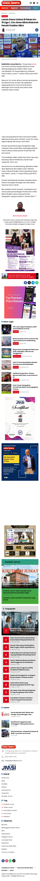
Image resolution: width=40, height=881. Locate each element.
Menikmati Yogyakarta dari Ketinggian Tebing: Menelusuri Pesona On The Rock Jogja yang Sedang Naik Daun (22, 723)
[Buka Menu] (34, 3)
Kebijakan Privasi (7, 837)
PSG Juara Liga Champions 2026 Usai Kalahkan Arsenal (25, 328)
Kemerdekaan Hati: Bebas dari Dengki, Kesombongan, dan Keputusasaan (22, 713)
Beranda (4, 825)
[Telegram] (33, 282)
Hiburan (4, 787)
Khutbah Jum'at (7, 796)
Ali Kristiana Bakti (10, 29)
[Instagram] (6, 860)
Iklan (3, 831)
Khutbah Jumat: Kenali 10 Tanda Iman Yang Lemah (19, 599)
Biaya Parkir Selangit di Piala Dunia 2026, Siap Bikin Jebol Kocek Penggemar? (25, 351)
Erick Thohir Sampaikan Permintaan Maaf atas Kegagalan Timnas (25, 387)
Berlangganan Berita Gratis (11, 828)
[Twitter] (29, 282)
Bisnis (3, 781)
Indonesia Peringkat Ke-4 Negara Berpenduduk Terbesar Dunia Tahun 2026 (22, 676)
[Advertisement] (20, 113)
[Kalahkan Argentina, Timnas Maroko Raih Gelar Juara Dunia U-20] (6, 377)
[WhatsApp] (36, 282)
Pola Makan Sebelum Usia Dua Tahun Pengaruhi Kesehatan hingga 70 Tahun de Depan (21, 699)
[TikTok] (13, 860)
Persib (33, 64)
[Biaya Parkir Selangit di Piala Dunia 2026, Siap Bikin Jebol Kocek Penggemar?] (6, 353)
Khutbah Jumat (9, 804)
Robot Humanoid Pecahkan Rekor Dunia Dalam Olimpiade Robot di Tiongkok (22, 639)
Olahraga (4, 16)
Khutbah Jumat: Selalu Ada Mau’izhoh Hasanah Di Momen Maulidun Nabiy (17, 592)
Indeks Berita (6, 834)
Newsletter (5, 843)
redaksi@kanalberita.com (13, 761)
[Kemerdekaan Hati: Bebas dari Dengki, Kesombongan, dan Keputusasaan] (5, 714)
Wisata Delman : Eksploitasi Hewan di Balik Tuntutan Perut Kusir (24, 732)
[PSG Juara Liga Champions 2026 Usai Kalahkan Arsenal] (6, 329)
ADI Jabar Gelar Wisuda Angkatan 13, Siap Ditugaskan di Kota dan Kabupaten (22, 691)
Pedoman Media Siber (9, 846)
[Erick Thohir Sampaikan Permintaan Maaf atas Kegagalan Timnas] (6, 389)
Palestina (7, 817)
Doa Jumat (7, 813)
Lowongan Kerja (7, 840)
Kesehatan (5, 793)
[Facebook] (25, 282)
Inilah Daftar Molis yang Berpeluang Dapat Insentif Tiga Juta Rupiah (22, 684)
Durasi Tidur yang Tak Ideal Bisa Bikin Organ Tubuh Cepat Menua (22, 646)
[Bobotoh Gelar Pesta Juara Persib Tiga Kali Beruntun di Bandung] (6, 341)
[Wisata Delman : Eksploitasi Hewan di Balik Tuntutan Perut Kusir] (5, 733)
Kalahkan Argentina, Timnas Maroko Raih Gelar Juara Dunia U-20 (25, 375)
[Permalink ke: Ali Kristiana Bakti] (4, 30)
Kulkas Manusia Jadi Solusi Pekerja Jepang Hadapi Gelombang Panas (23, 654)
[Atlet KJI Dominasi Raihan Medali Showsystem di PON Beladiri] (6, 365)
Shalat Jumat (8, 807)
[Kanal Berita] (11, 3)
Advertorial (5, 778)
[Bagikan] (36, 30)
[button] (31, 3)
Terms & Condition (8, 852)
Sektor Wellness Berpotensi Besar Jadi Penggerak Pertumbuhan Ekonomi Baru (23, 661)
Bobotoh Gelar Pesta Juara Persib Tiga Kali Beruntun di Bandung (25, 340)
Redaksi (4, 849)
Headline (15, 331)
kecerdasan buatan (10, 810)
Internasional (17, 356)
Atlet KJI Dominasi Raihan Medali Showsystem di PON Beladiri (25, 363)
